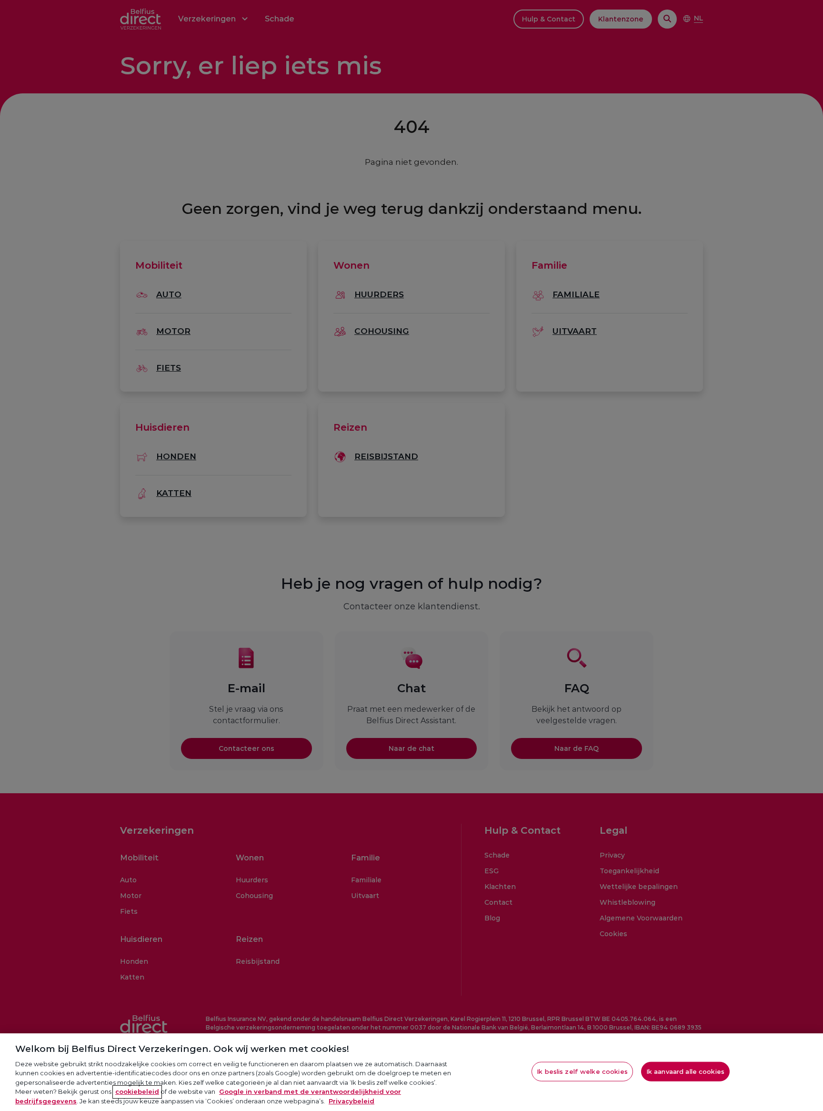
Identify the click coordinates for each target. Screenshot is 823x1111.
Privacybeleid (351, 1101)
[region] (411, 1072)
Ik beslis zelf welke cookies (582, 1071)
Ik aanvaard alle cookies (685, 1071)
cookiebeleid (137, 1092)
